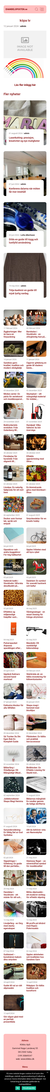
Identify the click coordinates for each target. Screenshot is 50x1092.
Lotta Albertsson (28, 235)
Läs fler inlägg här (25, 85)
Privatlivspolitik (29, 1088)
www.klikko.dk (27, 1059)
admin (23, 26)
